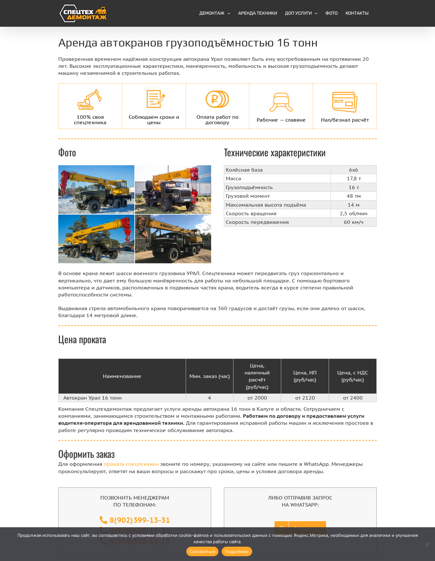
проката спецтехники (131, 464)
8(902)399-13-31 (140, 520)
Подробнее (237, 551)
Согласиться (202, 551)
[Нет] (427, 544)
